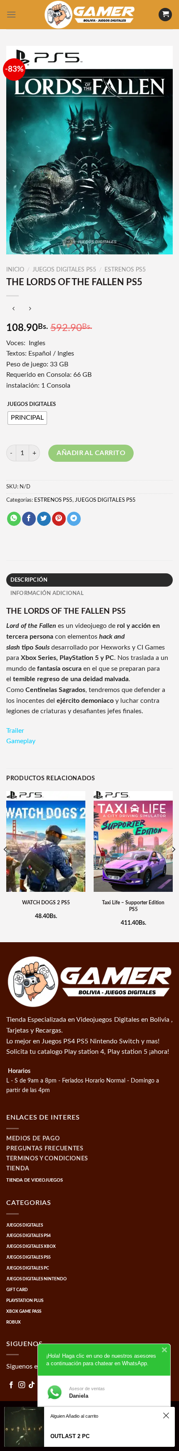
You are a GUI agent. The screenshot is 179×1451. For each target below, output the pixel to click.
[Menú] (11, 14)
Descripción (29, 579)
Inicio (15, 270)
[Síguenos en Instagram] (21, 1385)
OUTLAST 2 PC (70, 1436)
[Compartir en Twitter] (44, 519)
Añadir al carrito (91, 453)
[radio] (27, 418)
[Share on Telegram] (74, 519)
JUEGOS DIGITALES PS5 (64, 270)
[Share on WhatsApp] (14, 519)
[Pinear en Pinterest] (59, 519)
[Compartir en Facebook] (29, 519)
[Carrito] (165, 15)
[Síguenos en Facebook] (11, 1385)
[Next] (173, 865)
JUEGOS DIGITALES (31, 404)
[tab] (89, 580)
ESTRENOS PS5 (125, 270)
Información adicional (47, 593)
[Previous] (6, 865)
